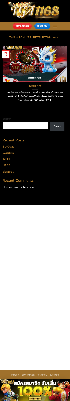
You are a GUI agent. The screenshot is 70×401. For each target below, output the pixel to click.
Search (7, 119)
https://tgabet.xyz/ (46, 249)
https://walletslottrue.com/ (21, 346)
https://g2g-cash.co (47, 222)
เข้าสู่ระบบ (42, 374)
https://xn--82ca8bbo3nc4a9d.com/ (29, 325)
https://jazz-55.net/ (45, 309)
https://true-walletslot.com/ (22, 355)
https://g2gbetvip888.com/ (47, 313)
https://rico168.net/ (52, 268)
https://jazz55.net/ (16, 291)
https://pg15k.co (39, 231)
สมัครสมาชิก (28, 374)
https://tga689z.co (45, 212)
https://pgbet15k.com (43, 235)
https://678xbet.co (46, 263)
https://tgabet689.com (47, 336)
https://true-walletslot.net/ (41, 350)
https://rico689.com (45, 217)
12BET (6, 159)
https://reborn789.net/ (19, 281)
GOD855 (8, 153)
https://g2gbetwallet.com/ (21, 318)
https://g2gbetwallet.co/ (20, 332)
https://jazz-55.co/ (43, 304)
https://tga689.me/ (16, 336)
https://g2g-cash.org (17, 222)
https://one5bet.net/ (47, 272)
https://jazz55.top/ (16, 304)
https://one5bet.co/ (17, 277)
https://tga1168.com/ (17, 249)
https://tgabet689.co (51, 341)
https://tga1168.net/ (45, 254)
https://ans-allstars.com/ (20, 268)
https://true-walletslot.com (41, 300)
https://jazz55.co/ (15, 313)
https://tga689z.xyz (16, 217)
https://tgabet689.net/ (19, 341)
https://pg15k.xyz (15, 231)
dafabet (8, 172)
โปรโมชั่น (54, 374)
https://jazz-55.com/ (17, 309)
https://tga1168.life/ (45, 258)
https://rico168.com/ (17, 272)
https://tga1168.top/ (17, 258)
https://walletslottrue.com (48, 291)
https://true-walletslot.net (21, 295)
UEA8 (6, 165)
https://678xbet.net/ (17, 263)
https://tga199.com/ (46, 277)
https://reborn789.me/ (38, 286)
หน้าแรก (15, 374)
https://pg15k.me (40, 226)
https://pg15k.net (15, 235)
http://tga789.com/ (16, 254)
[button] (55, 26)
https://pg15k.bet (15, 226)
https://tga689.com (52, 332)
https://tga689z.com (17, 212)
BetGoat (8, 146)
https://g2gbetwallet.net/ (21, 323)
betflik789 (35, 86)
